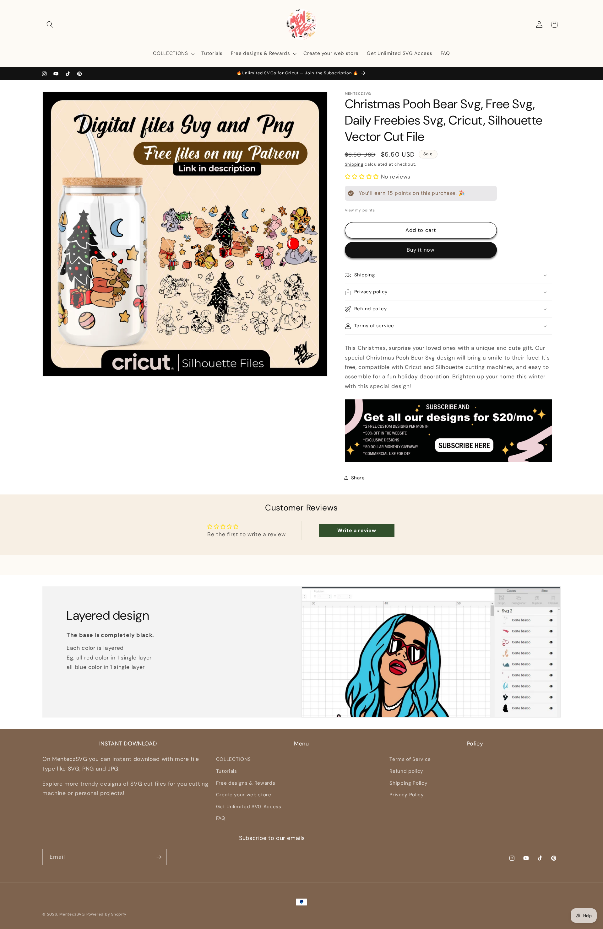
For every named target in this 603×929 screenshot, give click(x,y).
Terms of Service (410, 759)
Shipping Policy (408, 783)
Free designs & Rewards (245, 783)
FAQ (220, 818)
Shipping (354, 164)
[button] (49, 24)
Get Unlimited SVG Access (248, 807)
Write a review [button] (356, 530)
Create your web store (243, 795)
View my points (360, 209)
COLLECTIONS (233, 759)
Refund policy (406, 771)
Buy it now (421, 250)
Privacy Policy (406, 795)
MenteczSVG (72, 914)
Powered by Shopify (106, 914)
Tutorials (226, 771)
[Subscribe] (158, 857)
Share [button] (358, 478)
